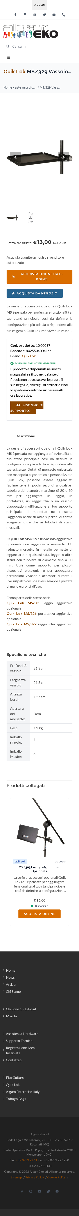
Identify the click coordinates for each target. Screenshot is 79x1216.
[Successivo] (63, 862)
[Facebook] (15, 15)
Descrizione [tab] (25, 436)
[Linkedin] (35, 15)
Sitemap (16, 1177)
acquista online (39, 914)
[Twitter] (44, 15)
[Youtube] (54, 15)
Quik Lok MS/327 (21, 624)
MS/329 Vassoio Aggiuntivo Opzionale (51, 87)
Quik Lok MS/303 (23, 603)
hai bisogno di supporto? (26, 407)
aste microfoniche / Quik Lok (26, 87)
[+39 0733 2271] (63, 15)
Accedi (39, 4)
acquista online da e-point (42, 276)
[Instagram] (25, 15)
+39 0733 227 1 (26, 1160)
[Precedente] (15, 862)
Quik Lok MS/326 (21, 613)
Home (8, 87)
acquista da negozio (37, 293)
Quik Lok (14, 71)
